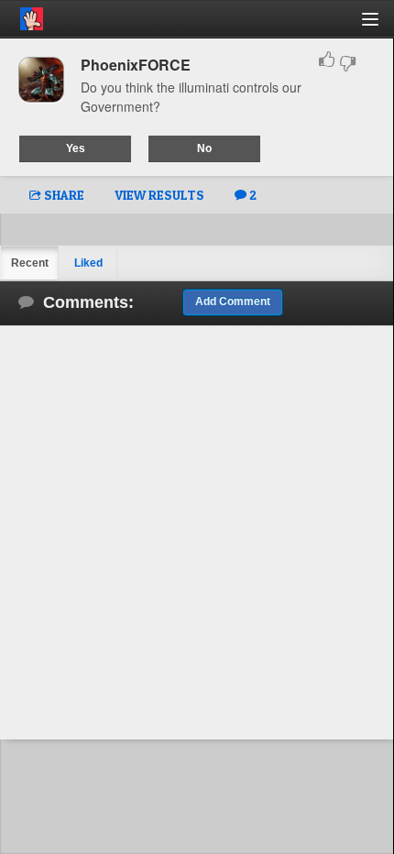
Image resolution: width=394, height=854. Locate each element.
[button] (380, 26)
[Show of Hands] (21, 15)
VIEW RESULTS (159, 195)
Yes (75, 148)
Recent (30, 263)
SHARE (62, 195)
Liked (88, 263)
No (204, 148)
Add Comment (232, 301)
